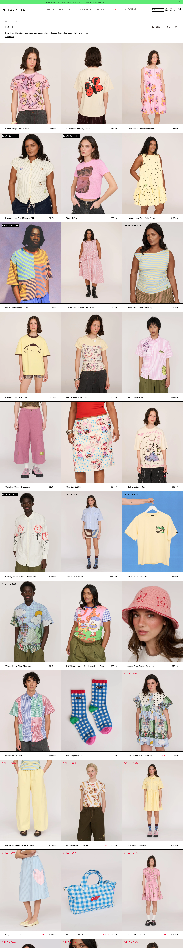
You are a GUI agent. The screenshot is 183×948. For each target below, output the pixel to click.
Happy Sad (102, 10)
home (8, 22)
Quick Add (30, 121)
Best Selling (167, 39)
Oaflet (116, 10)
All (70, 10)
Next (59, 83)
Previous (1, 83)
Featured (169, 32)
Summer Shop (85, 10)
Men (61, 10)
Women (50, 10)
